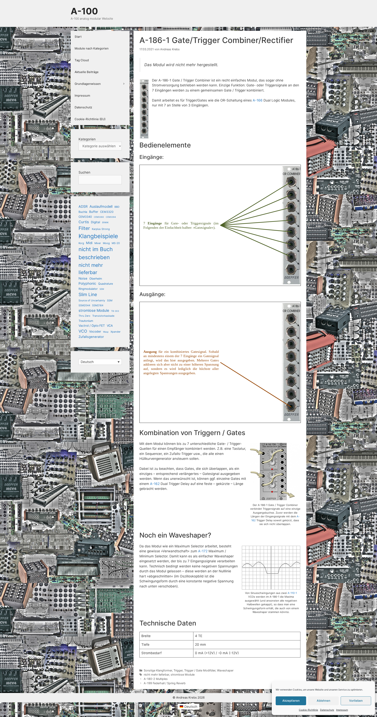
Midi (89, 243)
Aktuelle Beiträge (87, 72)
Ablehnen (323, 700)
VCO (83, 331)
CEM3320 (106, 211)
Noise (83, 278)
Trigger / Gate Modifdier (199, 670)
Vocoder (95, 331)
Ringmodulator (88, 288)
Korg (81, 243)
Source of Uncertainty (92, 300)
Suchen (84, 172)
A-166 (258, 100)
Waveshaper (225, 670)
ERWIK (105, 222)
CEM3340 (85, 216)
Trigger (178, 670)
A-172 (203, 551)
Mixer (97, 243)
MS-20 (116, 243)
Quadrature (105, 283)
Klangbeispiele (98, 236)
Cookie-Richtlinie (308, 709)
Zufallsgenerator (91, 337)
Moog (106, 243)
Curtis (84, 222)
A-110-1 (292, 592)
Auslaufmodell (101, 206)
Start (78, 36)
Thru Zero (84, 315)
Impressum (342, 709)
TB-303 (115, 311)
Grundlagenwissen (88, 84)
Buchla (83, 211)
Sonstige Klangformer (158, 670)
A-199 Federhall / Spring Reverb (165, 683)
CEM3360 (99, 217)
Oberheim (95, 278)
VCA (110, 325)
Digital (95, 222)
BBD (116, 206)
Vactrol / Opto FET (92, 325)
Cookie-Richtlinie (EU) (90, 119)
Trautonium (86, 320)
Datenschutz (327, 709)
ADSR (83, 206)
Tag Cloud (82, 60)
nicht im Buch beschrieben (96, 253)
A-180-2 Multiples (156, 678)
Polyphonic (87, 283)
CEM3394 (111, 217)
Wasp (106, 332)
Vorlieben (356, 700)
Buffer (93, 212)
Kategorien (87, 139)
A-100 (84, 11)
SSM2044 (84, 305)
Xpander (116, 331)
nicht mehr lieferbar (156, 674)
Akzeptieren (291, 700)
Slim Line (88, 294)
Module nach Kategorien (92, 48)
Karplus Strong (101, 229)
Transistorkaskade (103, 315)
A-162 (155, 484)
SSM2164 (97, 305)
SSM (109, 300)
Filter (84, 228)
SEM (102, 289)
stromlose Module (183, 674)
